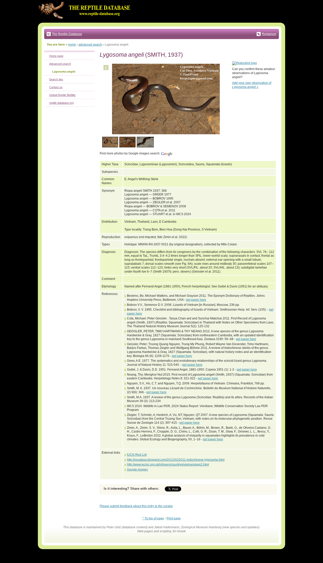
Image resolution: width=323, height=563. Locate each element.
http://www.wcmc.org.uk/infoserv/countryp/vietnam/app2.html (168, 464)
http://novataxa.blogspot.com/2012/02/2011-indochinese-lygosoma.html (176, 459)
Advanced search (60, 63)
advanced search (90, 44)
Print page (174, 518)
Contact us (56, 87)
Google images (137, 469)
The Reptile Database (67, 34)
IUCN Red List (137, 454)
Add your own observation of (251, 85)
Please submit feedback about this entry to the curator (136, 506)
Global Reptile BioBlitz (62, 94)
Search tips (56, 79)
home (72, 44)
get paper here (196, 300)
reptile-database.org (61, 102)
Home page (56, 55)
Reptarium (269, 34)
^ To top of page (153, 518)
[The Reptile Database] (86, 21)
